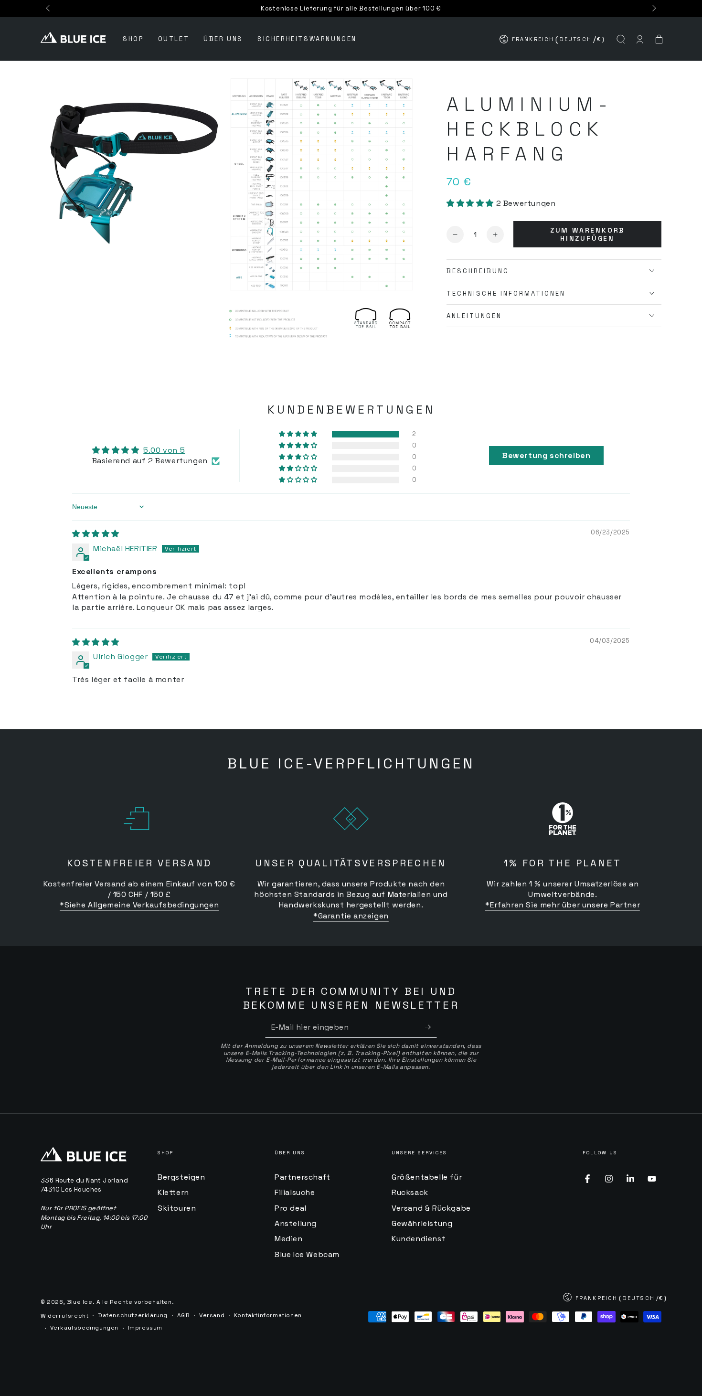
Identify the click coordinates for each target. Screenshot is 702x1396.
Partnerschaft (302, 1177)
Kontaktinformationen (268, 1315)
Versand (211, 1315)
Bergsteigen (181, 1177)
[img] (95, 534)
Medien (289, 1239)
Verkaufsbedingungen (84, 1328)
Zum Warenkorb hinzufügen (587, 234)
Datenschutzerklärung (133, 1315)
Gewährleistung (422, 1223)
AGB (183, 1315)
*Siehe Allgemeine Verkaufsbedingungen (139, 905)
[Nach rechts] (653, 8)
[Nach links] (49, 8)
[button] (620, 39)
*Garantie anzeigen (351, 916)
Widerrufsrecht (64, 1316)
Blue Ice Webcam (307, 1254)
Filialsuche (295, 1192)
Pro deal (291, 1208)
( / (552, 41)
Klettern (173, 1192)
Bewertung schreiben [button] (546, 455)
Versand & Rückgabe (431, 1208)
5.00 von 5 (164, 450)
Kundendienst (419, 1239)
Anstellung (296, 1223)
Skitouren (177, 1208)
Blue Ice (80, 1302)
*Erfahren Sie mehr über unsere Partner (562, 905)
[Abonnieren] (431, 1026)
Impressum (145, 1328)
